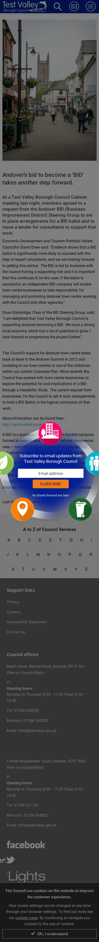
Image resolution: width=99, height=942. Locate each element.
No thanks (39, 495)
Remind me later (58, 495)
